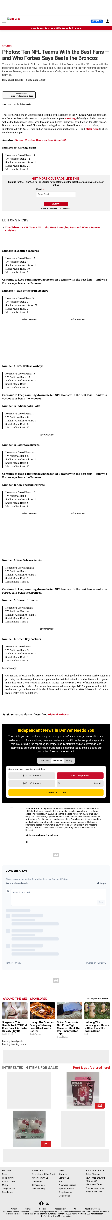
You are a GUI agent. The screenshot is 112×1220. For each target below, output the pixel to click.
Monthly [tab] (57, 760)
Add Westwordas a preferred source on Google (21, 95)
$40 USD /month (32, 783)
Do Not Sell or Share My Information (56, 1216)
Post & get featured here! (91, 1067)
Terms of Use (38, 1185)
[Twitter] (27, 841)
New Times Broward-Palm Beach (95, 1179)
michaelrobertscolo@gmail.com (42, 835)
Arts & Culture (8, 1181)
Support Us (97, 21)
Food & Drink (8, 1178)
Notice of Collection (49, 208)
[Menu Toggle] (4, 21)
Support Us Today (56, 792)
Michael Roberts (14, 80)
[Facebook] (33, 841)
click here (92, 129)
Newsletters (7, 1192)
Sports (7, 45)
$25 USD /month (80, 775)
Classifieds (37, 1181)
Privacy (68, 208)
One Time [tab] (44, 760)
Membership (64, 1196)
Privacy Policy (38, 1188)
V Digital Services (94, 1192)
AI (75, 1209)
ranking (70, 118)
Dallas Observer (93, 1174)
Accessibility (60, 1209)
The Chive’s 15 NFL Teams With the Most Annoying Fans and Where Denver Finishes (52, 229)
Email (40, 189)
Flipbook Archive (66, 1188)
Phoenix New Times (95, 1188)
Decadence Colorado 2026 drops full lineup (56, 28)
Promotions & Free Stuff (43, 1174)
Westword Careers (67, 1185)
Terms (61, 208)
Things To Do (8, 1188)
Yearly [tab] (69, 760)
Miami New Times (94, 1184)
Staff (61, 1181)
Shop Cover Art (66, 1192)
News (4, 1174)
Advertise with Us (40, 1178)
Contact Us (64, 1178)
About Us (63, 1174)
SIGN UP (56, 203)
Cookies (42, 1209)
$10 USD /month (32, 775)
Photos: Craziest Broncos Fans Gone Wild (40, 140)
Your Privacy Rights (93, 1209)
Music (5, 1185)
